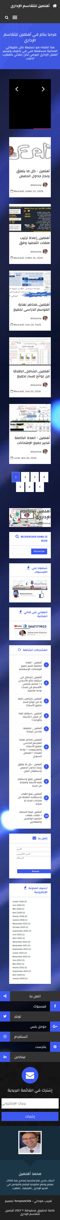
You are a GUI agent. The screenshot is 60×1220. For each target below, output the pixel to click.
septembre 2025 (20, 931)
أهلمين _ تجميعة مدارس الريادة (32, 729)
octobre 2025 (18, 927)
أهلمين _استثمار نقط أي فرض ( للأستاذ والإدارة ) (30, 717)
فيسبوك (39, 1006)
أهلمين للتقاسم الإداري (30, 5)
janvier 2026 (18, 920)
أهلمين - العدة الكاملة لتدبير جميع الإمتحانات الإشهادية (32, 442)
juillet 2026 (18, 902)
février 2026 (18, 916)
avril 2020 (17, 975)
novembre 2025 (20, 924)
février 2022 (18, 968)
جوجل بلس (38, 1026)
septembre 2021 (20, 971)
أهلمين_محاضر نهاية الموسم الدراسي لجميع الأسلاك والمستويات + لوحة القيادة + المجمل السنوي (30, 748)
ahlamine (36, 185)
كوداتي (39, 1201)
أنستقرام (21, 1036)
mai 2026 (16, 909)
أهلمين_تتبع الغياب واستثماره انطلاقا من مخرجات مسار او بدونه (30, 798)
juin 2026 (17, 905)
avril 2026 (17, 913)
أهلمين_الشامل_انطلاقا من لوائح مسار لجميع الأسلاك (31, 376)
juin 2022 (17, 960)
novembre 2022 (20, 957)
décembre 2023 (19, 942)
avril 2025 (17, 938)
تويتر (17, 1016)
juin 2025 (17, 935)
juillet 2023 (18, 953)
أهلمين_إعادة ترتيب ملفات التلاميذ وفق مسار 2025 (34, 242)
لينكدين (20, 1057)
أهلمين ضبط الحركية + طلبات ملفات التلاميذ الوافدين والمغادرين (30, 817)
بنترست (40, 1047)
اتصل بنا (35, 996)
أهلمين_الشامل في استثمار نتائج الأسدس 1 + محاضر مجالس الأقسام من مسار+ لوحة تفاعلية (30, 684)
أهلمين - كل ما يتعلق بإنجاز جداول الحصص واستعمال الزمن (33, 175)
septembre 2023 (20, 949)
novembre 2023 (20, 946)
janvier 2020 (18, 979)
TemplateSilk (22, 1201)
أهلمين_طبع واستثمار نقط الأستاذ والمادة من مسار (30, 782)
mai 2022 (16, 964)
